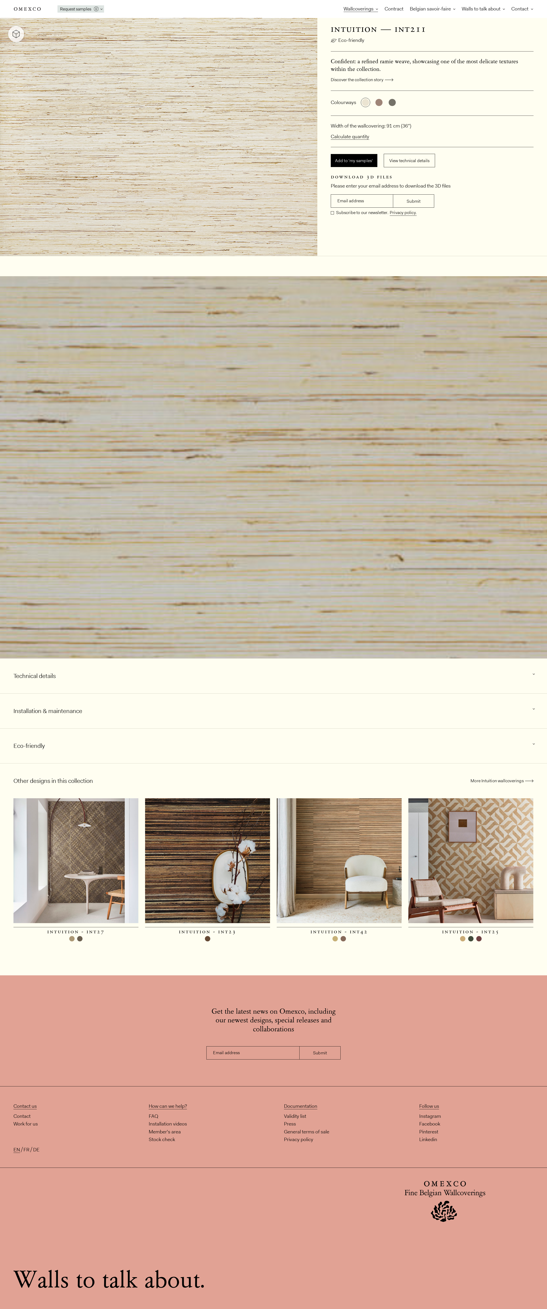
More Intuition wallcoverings (497, 781)
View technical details (409, 160)
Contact (520, 9)
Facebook (429, 1124)
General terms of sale (306, 1131)
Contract (394, 9)
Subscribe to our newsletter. (361, 212)
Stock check (162, 1139)
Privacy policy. (403, 212)
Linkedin (428, 1139)
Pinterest (428, 1131)
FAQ (153, 1116)
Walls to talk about (481, 9)
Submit (414, 201)
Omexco (27, 9)
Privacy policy (298, 1139)
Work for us (25, 1124)
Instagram (430, 1116)
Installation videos (168, 1124)
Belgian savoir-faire (431, 9)
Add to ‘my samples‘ (354, 160)
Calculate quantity (350, 136)
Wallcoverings (359, 9)
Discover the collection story (357, 79)
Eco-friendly (351, 40)
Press (290, 1124)
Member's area (165, 1131)
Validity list (295, 1116)
